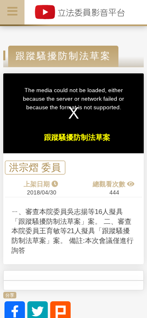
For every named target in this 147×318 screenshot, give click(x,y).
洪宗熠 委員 (35, 167)
